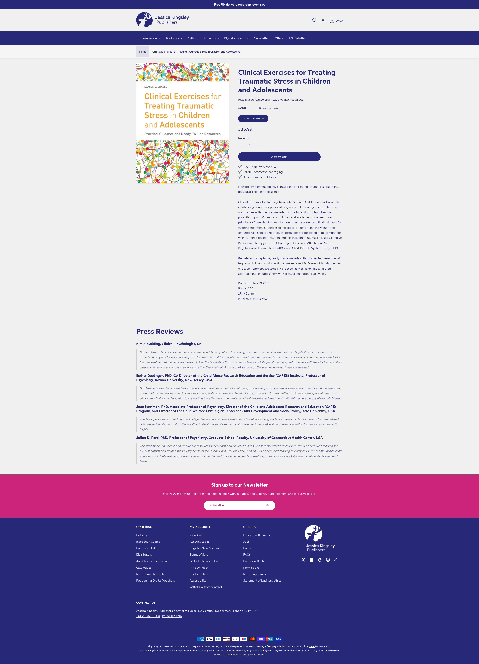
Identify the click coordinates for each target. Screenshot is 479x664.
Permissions (251, 567)
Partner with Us (253, 561)
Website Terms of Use (204, 561)
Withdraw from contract (206, 587)
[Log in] (323, 20)
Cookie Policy (199, 574)
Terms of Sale (199, 554)
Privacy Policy (199, 567)
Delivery (141, 535)
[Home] (162, 20)
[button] (315, 20)
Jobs (246, 541)
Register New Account (205, 548)
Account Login (199, 541)
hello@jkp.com (172, 615)
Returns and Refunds (150, 574)
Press (247, 548)
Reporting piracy (254, 574)
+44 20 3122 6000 (148, 615)
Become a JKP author (257, 535)
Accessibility (198, 580)
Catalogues (143, 567)
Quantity (243, 137)
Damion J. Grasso (269, 107)
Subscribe (217, 505)
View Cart (196, 535)
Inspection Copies (148, 541)
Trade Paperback (253, 118)
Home (142, 51)
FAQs (247, 554)
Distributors (144, 554)
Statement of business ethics (262, 580)
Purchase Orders (147, 548)
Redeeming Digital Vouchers (155, 580)
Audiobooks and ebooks (152, 561)
